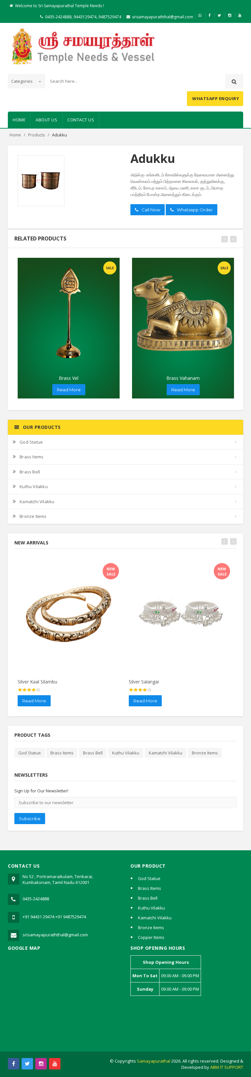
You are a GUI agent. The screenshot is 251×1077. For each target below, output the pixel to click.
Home (19, 120)
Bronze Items (33, 516)
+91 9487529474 (70, 917)
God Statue (31, 442)
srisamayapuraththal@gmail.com (162, 17)
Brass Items (31, 457)
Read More (69, 389)
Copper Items (151, 937)
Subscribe (30, 818)
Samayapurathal (153, 1061)
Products (36, 135)
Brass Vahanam (183, 378)
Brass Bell (30, 472)
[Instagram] (41, 1063)
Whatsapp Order (195, 209)
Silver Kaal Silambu (37, 682)
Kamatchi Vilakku (37, 501)
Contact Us (80, 120)
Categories (22, 81)
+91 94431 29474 (38, 917)
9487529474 (109, 17)
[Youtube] (54, 1063)
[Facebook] (13, 1063)
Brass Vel (68, 378)
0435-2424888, (59, 17)
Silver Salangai (144, 682)
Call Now (151, 209)
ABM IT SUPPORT (226, 1067)
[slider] (29, 690)
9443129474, (85, 17)
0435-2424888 (36, 899)
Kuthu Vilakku (34, 486)
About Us (46, 120)
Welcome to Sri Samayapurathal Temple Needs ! (59, 6)
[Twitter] (27, 1063)
